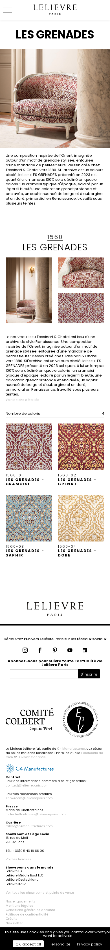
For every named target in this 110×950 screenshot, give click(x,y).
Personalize (60, 944)
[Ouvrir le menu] (14, 9)
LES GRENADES (55, 247)
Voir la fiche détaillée (22, 399)
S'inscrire (89, 674)
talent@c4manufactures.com (29, 826)
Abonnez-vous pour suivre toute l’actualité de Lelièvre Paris (55, 663)
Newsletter (14, 923)
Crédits (11, 918)
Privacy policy (89, 944)
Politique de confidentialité (27, 914)
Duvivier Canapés (32, 757)
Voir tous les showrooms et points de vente (40, 892)
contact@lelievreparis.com (27, 785)
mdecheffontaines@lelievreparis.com (36, 814)
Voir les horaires (18, 859)
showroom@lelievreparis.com (29, 798)
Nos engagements (21, 901)
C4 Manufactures (71, 748)
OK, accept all (28, 944)
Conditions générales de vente (30, 910)
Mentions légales (19, 905)
